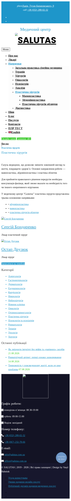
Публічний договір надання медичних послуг (32, 486)
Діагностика (22, 108)
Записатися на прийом (13, 263)
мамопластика (17, 208)
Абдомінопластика (33, 99)
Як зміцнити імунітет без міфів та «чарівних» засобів (36, 349)
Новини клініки (16, 304)
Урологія (12, 332)
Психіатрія (22, 83)
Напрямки (14, 63)
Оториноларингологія (19, 312)
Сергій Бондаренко (18, 226)
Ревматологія (15, 324)
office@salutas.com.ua (15, 461)
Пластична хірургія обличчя (40, 104)
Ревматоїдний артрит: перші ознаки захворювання (34, 357)
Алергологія (14, 276)
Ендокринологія (16, 288)
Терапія (20, 71)
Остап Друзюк (14, 249)
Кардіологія (14, 292)
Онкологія (21, 79)
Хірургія (20, 75)
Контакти (14, 124)
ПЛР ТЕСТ (15, 128)
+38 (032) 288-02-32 (37, 10)
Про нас (13, 55)
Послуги (13, 120)
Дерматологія (15, 284)
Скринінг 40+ (24, 139)
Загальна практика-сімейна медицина (38, 67)
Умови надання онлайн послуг (24, 482)
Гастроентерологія (17, 280)
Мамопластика (31, 95)
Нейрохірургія (15, 300)
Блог (11, 116)
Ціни (11, 112)
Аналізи (20, 87)
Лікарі (12, 59)
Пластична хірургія (27, 92)
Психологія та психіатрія (21, 320)
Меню (6, 49)
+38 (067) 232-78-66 (14, 442)
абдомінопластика (19, 204)
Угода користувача (17, 478)
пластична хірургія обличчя (24, 212)
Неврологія (14, 296)
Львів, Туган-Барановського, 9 (38, 6)
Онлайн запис (8, 139)
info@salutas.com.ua (14, 454)
